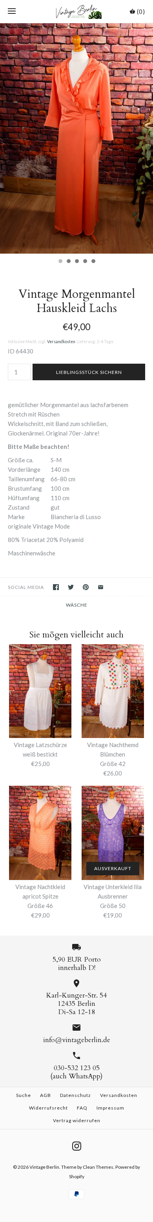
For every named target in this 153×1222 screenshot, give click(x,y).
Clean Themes (98, 1167)
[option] (76, 138)
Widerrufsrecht (48, 1108)
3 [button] (76, 262)
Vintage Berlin (44, 1167)
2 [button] (68, 262)
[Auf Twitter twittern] (71, 587)
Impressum (110, 1108)
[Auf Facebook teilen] (56, 587)
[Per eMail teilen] (101, 587)
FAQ (82, 1108)
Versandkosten (61, 341)
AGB (45, 1095)
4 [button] (85, 262)
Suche (23, 1095)
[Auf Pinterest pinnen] (86, 587)
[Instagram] (76, 1146)
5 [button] (93, 262)
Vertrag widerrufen (76, 1120)
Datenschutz (75, 1095)
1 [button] (60, 262)
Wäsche (76, 605)
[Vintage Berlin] (76, 11)
